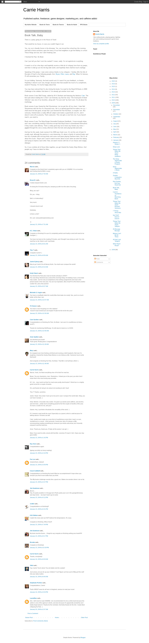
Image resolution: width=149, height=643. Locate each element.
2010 (113, 100)
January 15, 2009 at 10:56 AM (39, 331)
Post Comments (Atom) (40, 621)
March (115, 135)
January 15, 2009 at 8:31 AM (39, 244)
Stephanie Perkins (36, 583)
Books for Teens (45, 24)
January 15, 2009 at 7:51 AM (39, 224)
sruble (32, 504)
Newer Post (29, 617)
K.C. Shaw (33, 231)
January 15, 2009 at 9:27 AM (39, 286)
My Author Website (31, 24)
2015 (113, 86)
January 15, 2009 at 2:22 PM (39, 453)
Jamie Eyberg (34, 261)
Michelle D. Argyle (36, 292)
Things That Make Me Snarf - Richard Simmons (117, 205)
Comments (99, 262)
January (116, 140)
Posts (98, 259)
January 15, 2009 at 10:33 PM (39, 547)
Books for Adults (72, 24)
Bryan (58, 74)
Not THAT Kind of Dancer (116, 216)
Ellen (62, 74)
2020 (113, 81)
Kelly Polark (34, 273)
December (116, 105)
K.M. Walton (34, 515)
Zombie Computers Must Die (117, 177)
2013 (113, 92)
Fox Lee (32, 459)
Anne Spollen (34, 337)
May (114, 129)
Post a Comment (33, 613)
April (115, 132)
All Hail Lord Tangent (117, 240)
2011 (113, 97)
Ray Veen (33, 444)
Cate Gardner (34, 319)
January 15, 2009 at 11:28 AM (39, 344)
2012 (113, 95)
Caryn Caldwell (35, 471)
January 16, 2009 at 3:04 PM (39, 592)
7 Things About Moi (117, 211)
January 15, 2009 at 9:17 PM (39, 536)
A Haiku (115, 173)
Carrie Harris (36, 9)
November (116, 109)
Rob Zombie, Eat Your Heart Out (117, 183)
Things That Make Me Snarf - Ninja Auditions (117, 153)
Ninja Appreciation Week (117, 168)
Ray (74, 74)
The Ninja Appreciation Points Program (117, 161)
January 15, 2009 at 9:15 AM (39, 267)
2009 (113, 103)
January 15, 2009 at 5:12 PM (39, 497)
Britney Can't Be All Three (117, 235)
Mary (31, 350)
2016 (113, 84)
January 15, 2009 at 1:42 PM (39, 437)
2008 (113, 249)
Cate (83, 95)
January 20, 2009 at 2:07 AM (39, 609)
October (116, 114)
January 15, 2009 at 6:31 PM (39, 509)
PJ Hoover (33, 306)
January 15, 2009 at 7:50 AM (39, 174)
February (116, 137)
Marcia (32, 166)
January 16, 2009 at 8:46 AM (39, 576)
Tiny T (32, 250)
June (115, 126)
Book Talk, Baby (116, 188)
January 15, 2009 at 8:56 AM (39, 255)
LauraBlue (33, 598)
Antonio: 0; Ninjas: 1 (116, 143)
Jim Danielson (34, 488)
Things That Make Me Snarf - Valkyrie (116, 223)
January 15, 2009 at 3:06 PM (39, 465)
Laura (67, 74)
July (114, 124)
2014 (113, 89)
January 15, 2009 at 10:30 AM (39, 313)
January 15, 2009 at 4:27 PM (39, 482)
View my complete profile (101, 44)
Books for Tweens (58, 24)
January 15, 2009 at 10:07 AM (39, 300)
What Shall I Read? (116, 244)
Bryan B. (33, 180)
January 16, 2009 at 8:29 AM (39, 559)
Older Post (84, 617)
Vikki (32, 565)
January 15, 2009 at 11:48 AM (39, 363)
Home (57, 617)
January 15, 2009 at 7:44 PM (39, 524)
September (116, 117)
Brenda (32, 542)
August (115, 121)
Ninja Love (116, 147)
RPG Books (83, 24)
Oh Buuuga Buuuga (116, 230)
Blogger (83, 637)
